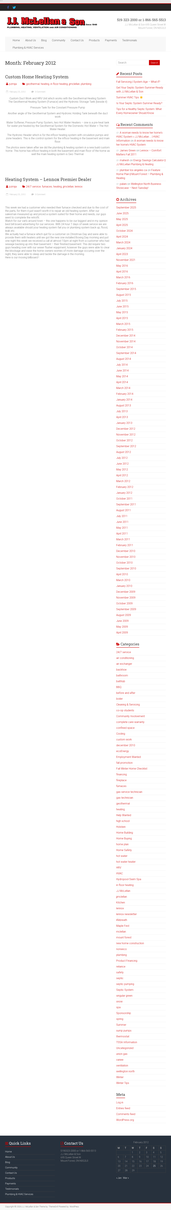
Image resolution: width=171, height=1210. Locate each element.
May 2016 (122, 265)
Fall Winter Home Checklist (131, 768)
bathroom (122, 675)
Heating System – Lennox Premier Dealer (48, 179)
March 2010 (123, 580)
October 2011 (124, 498)
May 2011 (122, 527)
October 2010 (124, 562)
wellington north (125, 1071)
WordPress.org (125, 1120)
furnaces (47, 186)
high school (123, 821)
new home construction (130, 943)
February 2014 (124, 393)
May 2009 (122, 626)
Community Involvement (130, 716)
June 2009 (122, 620)
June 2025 (122, 213)
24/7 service (33, 186)
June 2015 (122, 306)
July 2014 (122, 364)
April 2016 (122, 271)
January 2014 (124, 399)
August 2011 (123, 510)
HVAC (119, 873)
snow (119, 1001)
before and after (125, 692)
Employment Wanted (128, 757)
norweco (121, 949)
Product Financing (126, 960)
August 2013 (123, 405)
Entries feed (123, 1108)
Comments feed (125, 1114)
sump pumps (123, 1030)
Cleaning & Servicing (128, 704)
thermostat (122, 1036)
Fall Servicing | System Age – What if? (138, 81)
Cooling (120, 733)
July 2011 (122, 516)
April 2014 (122, 382)
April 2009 (122, 632)
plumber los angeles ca (133, 170)
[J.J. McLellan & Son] (51, 17)
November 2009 (125, 597)
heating (45, 84)
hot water (121, 856)
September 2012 (126, 446)
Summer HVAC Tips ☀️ (129, 97)
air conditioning (125, 658)
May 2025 (122, 219)
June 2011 (122, 521)
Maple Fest (122, 925)
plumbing (86, 84)
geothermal (33, 84)
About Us (30, 40)
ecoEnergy (122, 751)
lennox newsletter (126, 914)
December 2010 (125, 551)
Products (94, 40)
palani (123, 183)
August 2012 (123, 452)
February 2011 (124, 545)
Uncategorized (124, 1048)
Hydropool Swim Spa (128, 879)
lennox (78, 186)
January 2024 (124, 248)
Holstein (121, 826)
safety (120, 972)
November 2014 (125, 341)
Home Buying (124, 838)
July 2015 (122, 300)
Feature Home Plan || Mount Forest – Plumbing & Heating (139, 174)
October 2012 (124, 440)
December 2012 (125, 428)
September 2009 (126, 609)
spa (118, 1007)
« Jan (119, 1178)
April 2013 (122, 417)
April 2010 (122, 574)
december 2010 (125, 745)
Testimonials (129, 40)
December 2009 (125, 591)
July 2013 (122, 411)
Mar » (126, 1178)
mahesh (124, 160)
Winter (120, 1077)
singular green (124, 995)
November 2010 (125, 556)
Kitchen (120, 902)
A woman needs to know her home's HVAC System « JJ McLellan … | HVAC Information (139, 136)
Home (16, 40)
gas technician (124, 797)
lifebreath (121, 920)
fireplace (121, 780)
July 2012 (122, 457)
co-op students (125, 710)
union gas (121, 1053)
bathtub (120, 681)
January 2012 (124, 492)
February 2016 (124, 283)
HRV (118, 867)
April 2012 (122, 475)
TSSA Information (126, 1042)
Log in (119, 1102)
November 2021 (125, 259)
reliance (120, 966)
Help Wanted (123, 815)
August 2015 (123, 294)
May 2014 (122, 376)
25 (154, 1166)
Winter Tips (122, 1083)
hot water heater (126, 861)
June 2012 (122, 463)
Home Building (124, 832)
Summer (121, 1024)
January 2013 (124, 423)
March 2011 (123, 539)
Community (58, 40)
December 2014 (125, 335)
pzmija (13, 84)
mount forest (123, 937)
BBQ (118, 687)
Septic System (124, 989)
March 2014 (123, 388)
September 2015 (126, 289)
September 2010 (126, 568)
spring (119, 1019)
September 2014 (126, 353)
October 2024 (124, 230)
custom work (124, 739)
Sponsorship (123, 1013)
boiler (119, 698)
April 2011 (122, 533)
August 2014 (123, 358)
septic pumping (125, 984)
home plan (122, 844)
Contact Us (77, 40)
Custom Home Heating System (36, 77)
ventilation (122, 1065)
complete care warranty (130, 722)
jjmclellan (74, 84)
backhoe (121, 669)
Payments (111, 40)
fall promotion (124, 762)
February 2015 (124, 329)
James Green (128, 150)
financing (121, 774)
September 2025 (126, 207)
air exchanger (124, 663)
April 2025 (122, 225)
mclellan (121, 931)
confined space (125, 727)
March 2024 (123, 242)
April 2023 (122, 254)
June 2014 (122, 370)
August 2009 (123, 615)
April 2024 (122, 236)
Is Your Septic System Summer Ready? (139, 103)
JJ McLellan (123, 890)
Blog (44, 40)
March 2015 (123, 324)
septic (119, 978)
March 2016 (123, 277)
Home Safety (124, 850)
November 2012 (125, 434)
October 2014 (124, 347)
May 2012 (122, 469)
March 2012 (123, 481)
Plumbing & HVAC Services (28, 47)
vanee (119, 1059)
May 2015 (122, 312)
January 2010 (124, 586)
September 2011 (126, 504)
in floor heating (59, 84)
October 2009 (124, 603)
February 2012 (124, 487)
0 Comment (40, 92)
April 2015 (122, 318)
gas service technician (129, 791)
